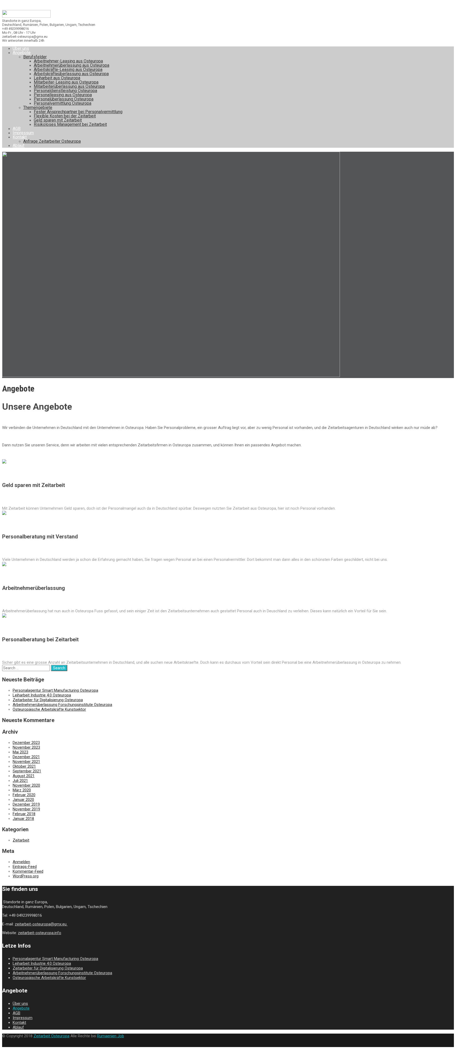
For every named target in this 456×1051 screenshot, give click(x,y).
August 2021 (24, 775)
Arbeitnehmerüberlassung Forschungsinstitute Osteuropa (62, 704)
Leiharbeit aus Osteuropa (57, 77)
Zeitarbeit (21, 840)
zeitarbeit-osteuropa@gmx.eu (41, 924)
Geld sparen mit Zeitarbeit (58, 120)
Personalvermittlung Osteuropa (62, 103)
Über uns (21, 48)
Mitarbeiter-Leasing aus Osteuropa (66, 82)
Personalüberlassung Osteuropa (63, 99)
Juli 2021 (20, 780)
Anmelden (21, 861)
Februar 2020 (24, 794)
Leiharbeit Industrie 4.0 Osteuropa (42, 695)
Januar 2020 (23, 799)
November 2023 (26, 747)
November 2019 (26, 809)
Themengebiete (37, 107)
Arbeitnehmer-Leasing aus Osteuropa (68, 61)
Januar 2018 (23, 818)
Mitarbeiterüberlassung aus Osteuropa (69, 86)
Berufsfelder (35, 56)
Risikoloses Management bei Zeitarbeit (70, 124)
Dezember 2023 (26, 742)
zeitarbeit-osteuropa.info (39, 932)
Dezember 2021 (26, 756)
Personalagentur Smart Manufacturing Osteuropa (55, 690)
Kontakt (20, 137)
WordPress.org (26, 876)
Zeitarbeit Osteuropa (51, 1036)
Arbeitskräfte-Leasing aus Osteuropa (68, 69)
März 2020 (22, 790)
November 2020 (26, 785)
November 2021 (26, 761)
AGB (17, 128)
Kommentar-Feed (28, 871)
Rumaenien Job (110, 1036)
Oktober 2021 (24, 766)
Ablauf (19, 145)
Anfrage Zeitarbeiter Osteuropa (52, 141)
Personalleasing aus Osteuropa (63, 94)
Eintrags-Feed (25, 866)
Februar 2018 (24, 813)
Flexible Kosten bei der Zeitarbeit (65, 115)
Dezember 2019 (26, 804)
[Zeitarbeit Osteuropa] (26, 16)
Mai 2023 (20, 752)
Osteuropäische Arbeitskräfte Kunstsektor (49, 709)
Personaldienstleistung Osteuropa (65, 90)
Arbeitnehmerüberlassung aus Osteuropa (71, 65)
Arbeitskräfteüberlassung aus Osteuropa (71, 73)
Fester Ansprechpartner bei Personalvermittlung (78, 111)
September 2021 (27, 771)
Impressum (23, 132)
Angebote (22, 52)
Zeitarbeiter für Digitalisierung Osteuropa (48, 700)
